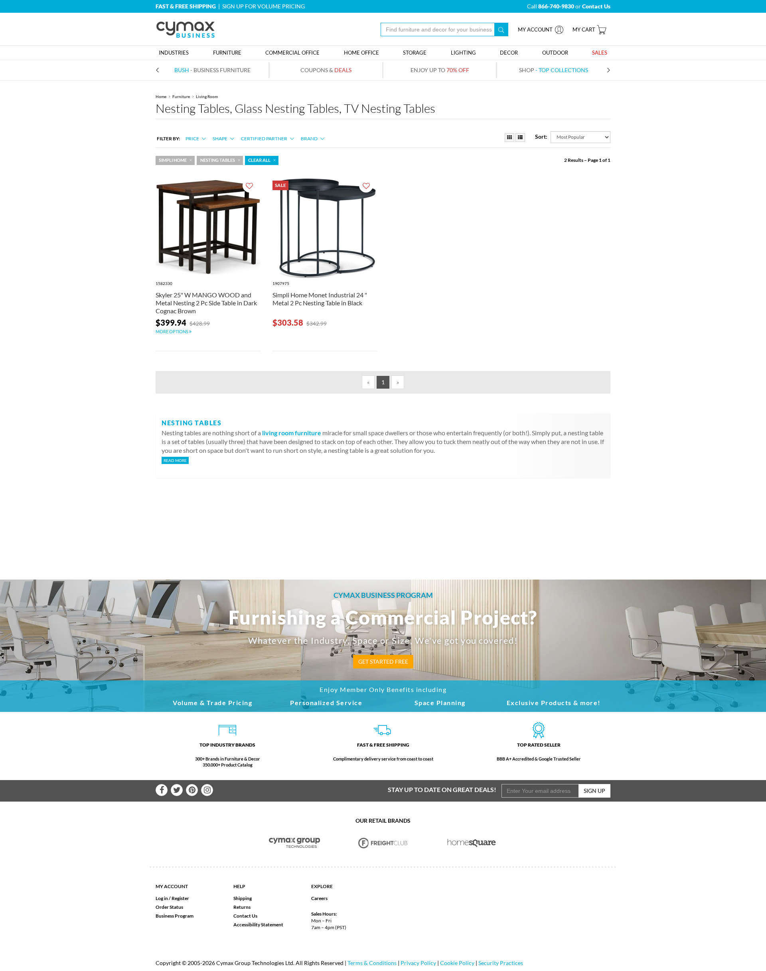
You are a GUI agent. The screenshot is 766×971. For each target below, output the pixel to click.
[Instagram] (207, 790)
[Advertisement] (383, 516)
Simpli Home (173, 160)
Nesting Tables (217, 160)
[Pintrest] (192, 790)
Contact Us (245, 916)
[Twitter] (177, 790)
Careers (319, 898)
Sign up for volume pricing (263, 6)
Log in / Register (172, 898)
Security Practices (500, 962)
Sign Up (594, 790)
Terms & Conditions (372, 962)
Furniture (181, 96)
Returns (242, 907)
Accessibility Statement (258, 925)
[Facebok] (162, 790)
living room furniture (291, 432)
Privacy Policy (418, 962)
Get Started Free (383, 661)
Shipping (242, 898)
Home (161, 96)
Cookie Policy (457, 962)
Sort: (541, 136)
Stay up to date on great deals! (442, 789)
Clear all (259, 160)
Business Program (174, 916)
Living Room (207, 96)
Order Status (169, 907)
